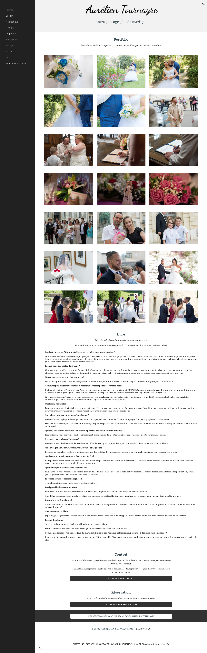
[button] (203, 4)
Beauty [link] (9, 15)
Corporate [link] (11, 33)
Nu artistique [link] (12, 21)
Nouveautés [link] (12, 39)
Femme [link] (9, 9)
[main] (121, 22)
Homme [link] (10, 27)
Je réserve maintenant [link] (16, 63)
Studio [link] (9, 51)
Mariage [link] (10, 45)
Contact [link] (10, 57)
